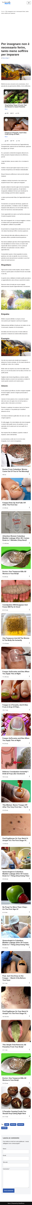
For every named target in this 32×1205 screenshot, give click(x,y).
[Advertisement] (16, 28)
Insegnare (20, 1124)
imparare (13, 1124)
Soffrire (4, 1127)
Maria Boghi (5, 58)
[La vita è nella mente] (6, 2)
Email (4, 1155)
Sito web (5, 1162)
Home (2, 11)
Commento (6, 1169)
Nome (4, 1148)
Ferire (6, 1124)
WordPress (21, 1203)
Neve (9, 1203)
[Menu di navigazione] (29, 2)
